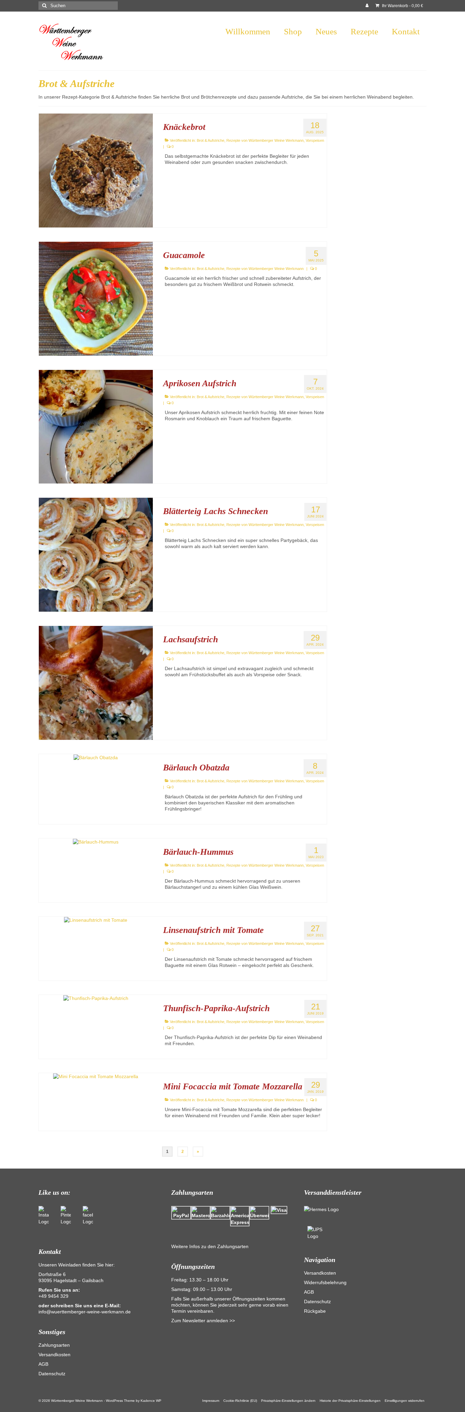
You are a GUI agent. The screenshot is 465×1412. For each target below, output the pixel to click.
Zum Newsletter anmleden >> (203, 1320)
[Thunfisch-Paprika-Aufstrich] (95, 998)
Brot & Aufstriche (210, 140)
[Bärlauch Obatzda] (96, 757)
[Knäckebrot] (96, 170)
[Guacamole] (96, 298)
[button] (288, 1400)
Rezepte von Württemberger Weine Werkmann (265, 140)
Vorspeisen (315, 140)
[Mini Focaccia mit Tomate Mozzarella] (95, 1076)
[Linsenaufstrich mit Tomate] (95, 919)
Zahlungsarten (54, 1345)
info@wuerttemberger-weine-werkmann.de (84, 1311)
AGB (43, 1364)
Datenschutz (51, 1373)
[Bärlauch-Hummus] (95, 841)
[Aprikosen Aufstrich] (96, 426)
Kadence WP (151, 1400)
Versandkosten (54, 1354)
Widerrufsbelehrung (325, 1282)
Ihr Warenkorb (402, 5)
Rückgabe (315, 1311)
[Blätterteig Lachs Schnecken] (96, 554)
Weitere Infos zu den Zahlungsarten (209, 1246)
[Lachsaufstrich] (96, 682)
